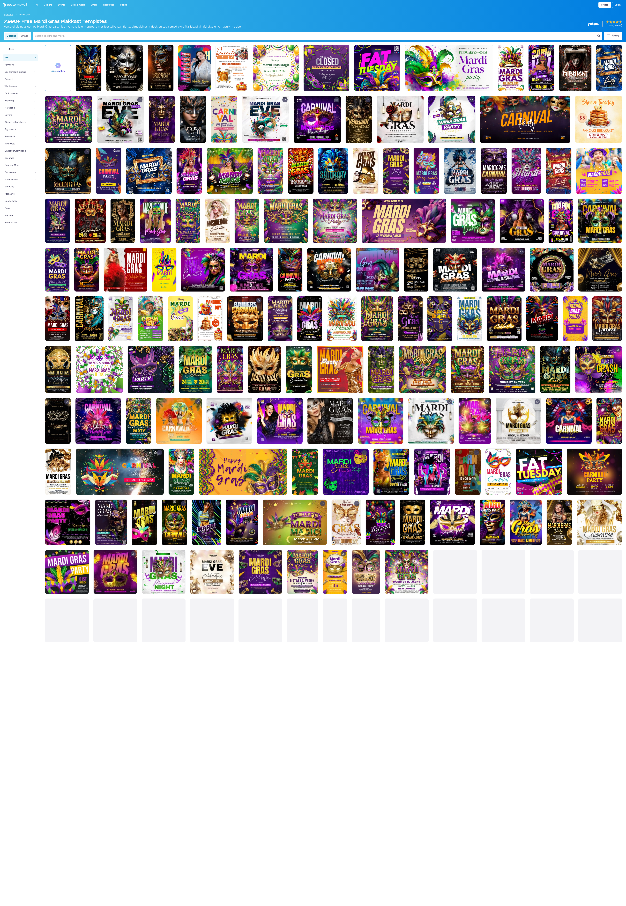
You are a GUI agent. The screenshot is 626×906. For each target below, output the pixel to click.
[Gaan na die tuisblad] (13, 5)
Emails (24, 35)
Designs (11, 35)
